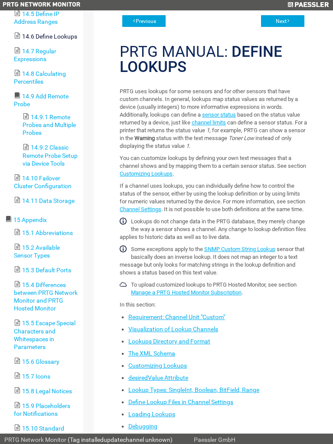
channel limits (209, 122)
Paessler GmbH (214, 439)
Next (281, 21)
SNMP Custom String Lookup (239, 249)
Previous (146, 21)
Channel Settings (140, 209)
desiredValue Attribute (158, 377)
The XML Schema (151, 353)
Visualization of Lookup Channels (173, 329)
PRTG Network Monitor (35, 439)
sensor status (219, 114)
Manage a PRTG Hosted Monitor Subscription (186, 292)
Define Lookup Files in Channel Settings (180, 401)
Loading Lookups (151, 414)
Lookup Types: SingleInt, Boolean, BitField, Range (193, 389)
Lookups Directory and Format (169, 341)
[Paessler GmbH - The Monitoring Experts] (308, 5)
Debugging (142, 426)
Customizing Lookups (146, 173)
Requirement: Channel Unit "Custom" (176, 316)
